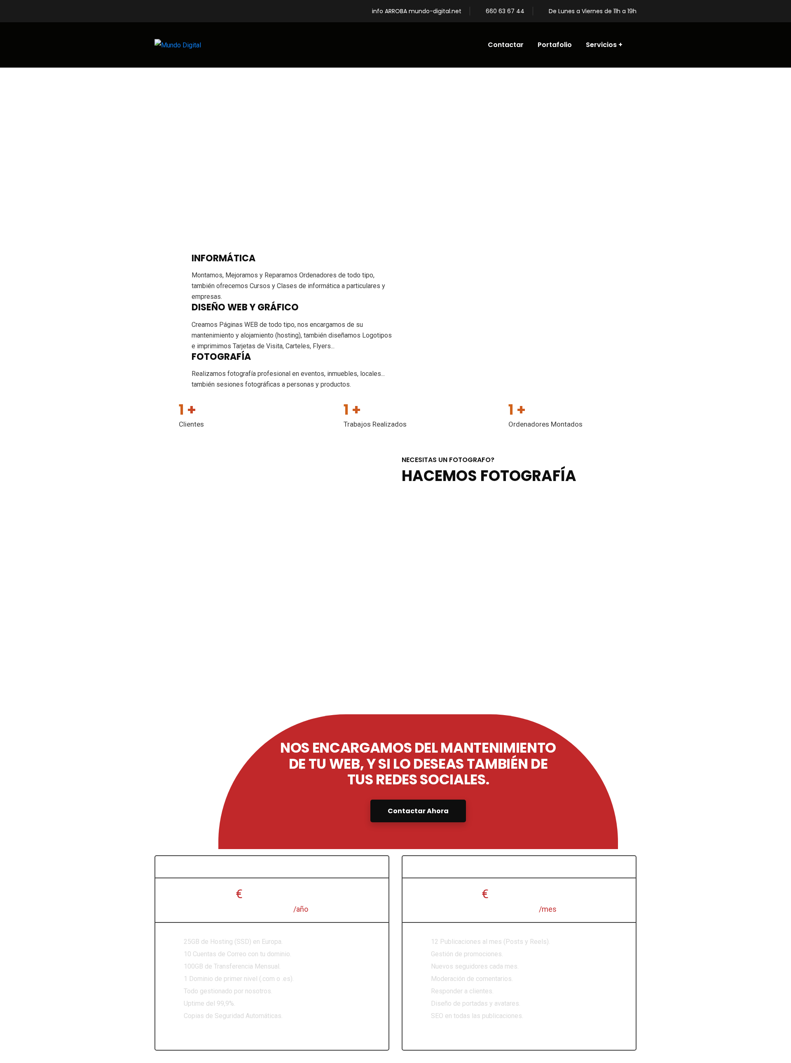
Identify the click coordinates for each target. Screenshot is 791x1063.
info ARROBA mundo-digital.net (416, 11)
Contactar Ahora (418, 811)
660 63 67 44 (505, 11)
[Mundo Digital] (177, 45)
